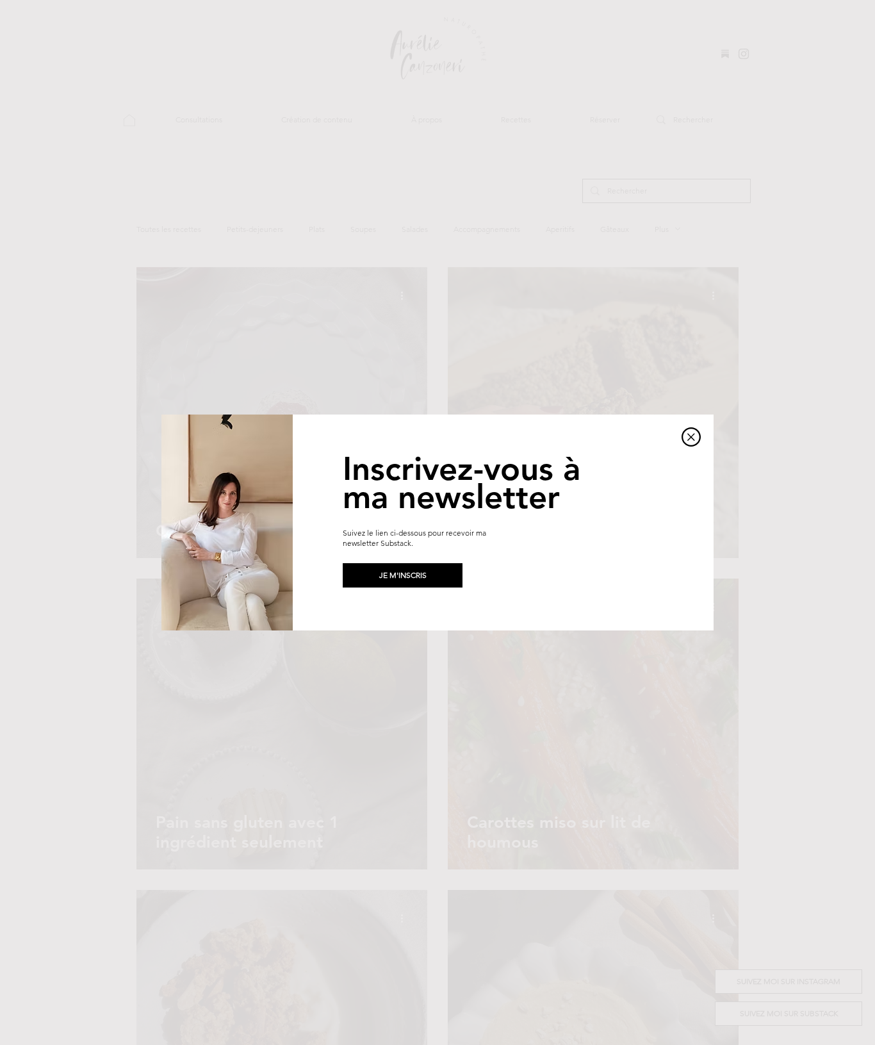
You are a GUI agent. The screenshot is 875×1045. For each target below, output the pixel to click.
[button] (691, 437)
